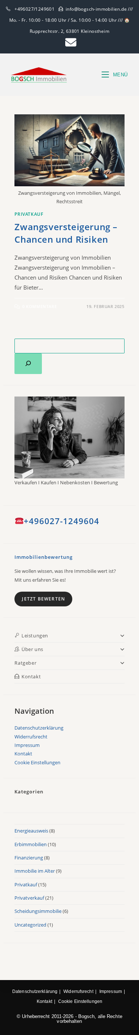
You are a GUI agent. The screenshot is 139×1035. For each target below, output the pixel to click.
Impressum (27, 745)
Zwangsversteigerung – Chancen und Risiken (66, 233)
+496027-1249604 (61, 520)
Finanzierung (28, 857)
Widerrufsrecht (30, 736)
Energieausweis (31, 830)
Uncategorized (30, 924)
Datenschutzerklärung (38, 727)
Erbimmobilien (30, 844)
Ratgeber (25, 663)
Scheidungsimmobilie (38, 911)
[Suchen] (28, 363)
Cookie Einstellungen (37, 762)
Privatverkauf (29, 897)
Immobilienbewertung (43, 557)
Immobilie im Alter (34, 871)
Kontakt (23, 753)
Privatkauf (28, 214)
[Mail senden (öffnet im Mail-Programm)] (69, 42)
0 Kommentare (39, 306)
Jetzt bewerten (43, 599)
